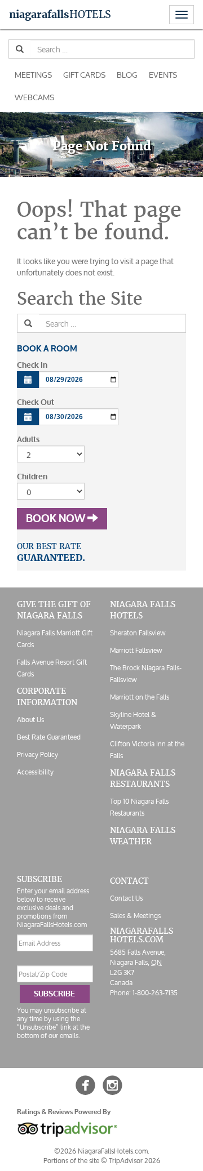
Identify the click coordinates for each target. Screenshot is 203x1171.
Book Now (56, 518)
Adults (28, 439)
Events (163, 74)
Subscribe (54, 994)
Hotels (60, 14)
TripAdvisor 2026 (134, 1161)
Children (32, 476)
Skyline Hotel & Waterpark (133, 720)
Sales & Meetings (135, 916)
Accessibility (35, 772)
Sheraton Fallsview (137, 633)
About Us (30, 720)
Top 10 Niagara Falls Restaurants (139, 807)
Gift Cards (84, 74)
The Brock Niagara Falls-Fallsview (146, 674)
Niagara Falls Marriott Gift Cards (54, 639)
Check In (32, 365)
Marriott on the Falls (139, 697)
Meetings (33, 74)
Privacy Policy (37, 754)
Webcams (34, 97)
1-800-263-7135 (155, 993)
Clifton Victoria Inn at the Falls (147, 750)
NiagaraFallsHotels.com (141, 935)
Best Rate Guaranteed (49, 737)
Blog (127, 74)
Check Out (35, 402)
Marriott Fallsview (136, 650)
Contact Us (126, 898)
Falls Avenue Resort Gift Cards (52, 668)
